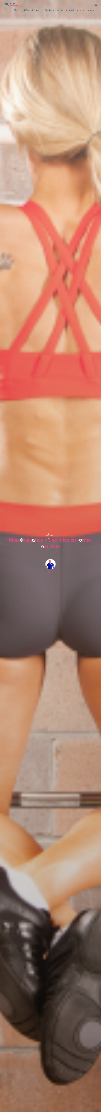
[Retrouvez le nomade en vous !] (11, 4)
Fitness (49, 534)
